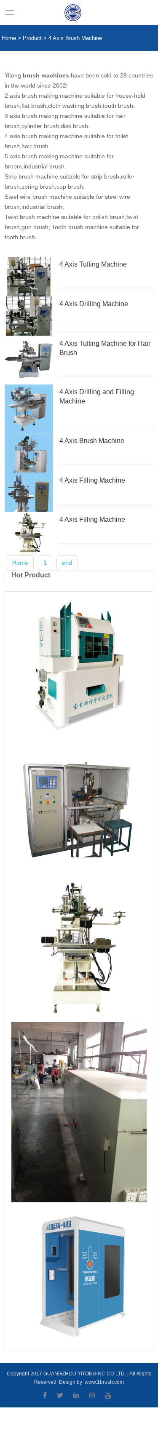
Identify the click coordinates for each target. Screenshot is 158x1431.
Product (32, 38)
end (67, 562)
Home (9, 38)
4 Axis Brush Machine (75, 38)
